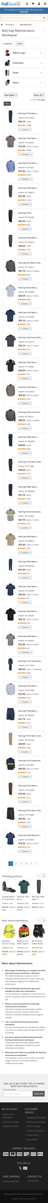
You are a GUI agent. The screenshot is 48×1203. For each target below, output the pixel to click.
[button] (38, 875)
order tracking (33, 1126)
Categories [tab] (7, 44)
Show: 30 (38, 95)
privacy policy (33, 1135)
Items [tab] (20, 44)
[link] (30, 119)
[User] (39, 3)
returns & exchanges (36, 1122)
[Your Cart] (34, 3)
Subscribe (38, 1094)
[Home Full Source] (2, 24)
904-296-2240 (33, 1181)
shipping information (36, 1117)
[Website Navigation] (45, 3)
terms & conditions (36, 1130)
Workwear (9, 24)
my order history (11, 1122)
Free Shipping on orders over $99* (24, 11)
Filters (7, 104)
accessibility (32, 1139)
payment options (11, 1126)
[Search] (44, 17)
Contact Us (34, 1176)
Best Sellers (10, 95)
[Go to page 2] (37, 863)
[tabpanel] (24, 68)
